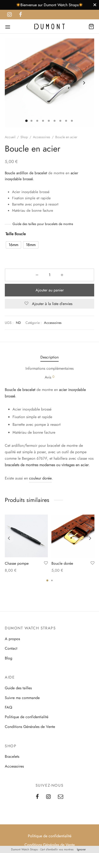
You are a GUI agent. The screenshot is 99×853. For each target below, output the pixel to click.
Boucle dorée (62, 563)
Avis (49, 377)
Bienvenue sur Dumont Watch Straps (49, 5)
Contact (11, 648)
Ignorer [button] (81, 849)
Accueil (10, 137)
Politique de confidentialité (26, 717)
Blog (8, 658)
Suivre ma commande (22, 697)
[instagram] (9, 15)
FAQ (8, 707)
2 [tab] (52, 580)
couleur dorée (40, 478)
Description (49, 357)
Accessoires (41, 137)
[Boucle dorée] (72, 536)
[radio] (13, 244)
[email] (61, 797)
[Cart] (91, 26)
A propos (12, 639)
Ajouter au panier (50, 290)
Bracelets (12, 756)
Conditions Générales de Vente (30, 726)
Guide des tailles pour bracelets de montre (42, 223)
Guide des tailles (18, 688)
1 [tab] (47, 580)
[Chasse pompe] (26, 536)
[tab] (49, 357)
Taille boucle (16, 234)
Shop (24, 137)
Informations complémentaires (49, 368)
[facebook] (21, 15)
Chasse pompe (17, 563)
